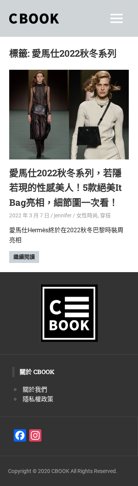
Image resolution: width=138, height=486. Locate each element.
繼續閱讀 (24, 257)
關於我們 (35, 389)
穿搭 (105, 215)
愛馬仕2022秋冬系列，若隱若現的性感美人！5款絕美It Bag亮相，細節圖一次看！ (65, 188)
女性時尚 (87, 215)
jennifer (63, 215)
